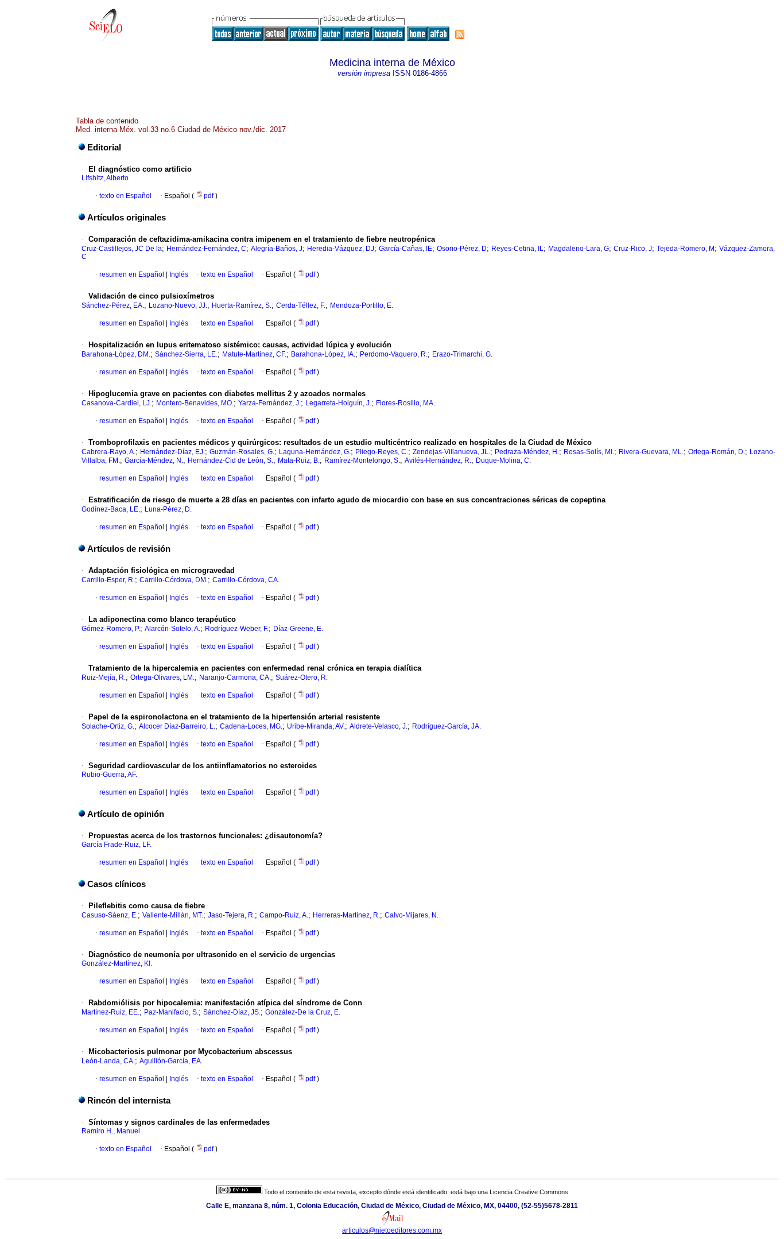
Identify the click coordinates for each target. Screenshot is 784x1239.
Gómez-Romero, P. (110, 629)
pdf (209, 196)
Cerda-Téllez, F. (300, 305)
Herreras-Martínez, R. (346, 915)
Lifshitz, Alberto (105, 178)
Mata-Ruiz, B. (299, 460)
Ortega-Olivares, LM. (162, 677)
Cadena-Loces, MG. (251, 726)
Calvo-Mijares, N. (411, 915)
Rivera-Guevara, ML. (651, 452)
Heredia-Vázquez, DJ (340, 249)
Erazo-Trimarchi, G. (462, 354)
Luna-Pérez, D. (168, 509)
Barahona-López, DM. (115, 354)
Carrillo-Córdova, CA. (246, 580)
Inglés (178, 274)
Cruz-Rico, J (633, 249)
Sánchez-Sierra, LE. (186, 354)
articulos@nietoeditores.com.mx (392, 1230)
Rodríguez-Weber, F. (237, 629)
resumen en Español (131, 274)
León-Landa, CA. (108, 1061)
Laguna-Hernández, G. (315, 452)
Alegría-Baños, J (276, 249)
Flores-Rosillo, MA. (405, 403)
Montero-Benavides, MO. (195, 403)
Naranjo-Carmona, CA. (235, 677)
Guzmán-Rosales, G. (241, 452)
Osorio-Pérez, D (462, 249)
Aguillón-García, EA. (171, 1061)
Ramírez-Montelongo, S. (362, 460)
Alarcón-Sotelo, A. (172, 629)
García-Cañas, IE (405, 249)
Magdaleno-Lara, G (578, 249)
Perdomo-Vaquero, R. (394, 354)
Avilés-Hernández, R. (438, 460)
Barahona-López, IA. (323, 354)
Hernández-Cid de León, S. (230, 460)
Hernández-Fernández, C (206, 249)
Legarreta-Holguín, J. (338, 403)
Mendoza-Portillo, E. (361, 305)
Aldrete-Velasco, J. (378, 726)
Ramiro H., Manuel (110, 1131)
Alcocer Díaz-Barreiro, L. (177, 726)
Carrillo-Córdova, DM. (173, 580)
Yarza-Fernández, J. (269, 403)
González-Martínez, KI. (116, 963)
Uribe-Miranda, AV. (316, 726)
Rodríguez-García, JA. (446, 726)
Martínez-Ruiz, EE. (110, 1012)
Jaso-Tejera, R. (231, 915)
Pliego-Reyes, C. (381, 452)
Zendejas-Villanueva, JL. (451, 452)
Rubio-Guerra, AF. (109, 774)
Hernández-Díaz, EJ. (172, 452)
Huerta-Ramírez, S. (241, 305)
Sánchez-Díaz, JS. (232, 1012)
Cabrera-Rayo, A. (108, 452)
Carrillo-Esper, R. (108, 580)
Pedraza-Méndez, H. (527, 452)
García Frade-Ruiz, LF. (116, 845)
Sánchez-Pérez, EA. (112, 305)
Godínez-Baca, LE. (110, 509)
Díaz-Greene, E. (298, 629)
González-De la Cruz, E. (302, 1012)
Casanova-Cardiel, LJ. (116, 403)
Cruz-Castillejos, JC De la (121, 249)
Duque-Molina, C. (503, 460)
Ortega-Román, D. (716, 452)
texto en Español (125, 196)
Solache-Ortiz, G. (107, 726)
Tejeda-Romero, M (686, 249)
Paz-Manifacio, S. (171, 1012)
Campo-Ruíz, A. (283, 915)
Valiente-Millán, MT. (172, 915)
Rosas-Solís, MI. (589, 452)
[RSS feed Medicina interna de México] (459, 34)
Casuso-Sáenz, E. (109, 915)
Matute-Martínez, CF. (254, 354)
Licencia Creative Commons (529, 1191)
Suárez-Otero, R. (301, 677)
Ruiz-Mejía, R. (103, 677)
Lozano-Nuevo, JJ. (178, 305)
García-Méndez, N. (154, 460)
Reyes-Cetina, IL (517, 249)
